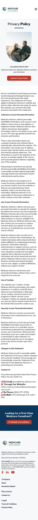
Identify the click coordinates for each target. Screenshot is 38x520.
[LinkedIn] (7, 472)
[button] (36, 9)
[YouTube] (13, 472)
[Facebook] (2, 472)
